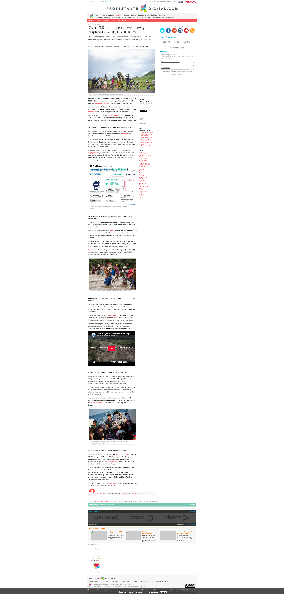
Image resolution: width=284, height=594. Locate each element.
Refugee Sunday (112, 461)
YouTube (186, 524)
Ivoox (97, 524)
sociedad (91, 20)
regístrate (115, 1)
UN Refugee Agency (102, 103)
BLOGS (176, 42)
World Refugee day (123, 454)
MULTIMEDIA (187, 42)
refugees (125, 133)
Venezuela (92, 112)
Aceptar (163, 592)
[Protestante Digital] (142, 8)
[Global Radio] (180, 1)
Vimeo (193, 524)
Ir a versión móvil (146, 1)
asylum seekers (111, 315)
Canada (91, 250)
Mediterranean (96, 403)
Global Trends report (116, 115)
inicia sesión (108, 1)
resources (114, 483)
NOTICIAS (166, 42)
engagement (93, 153)
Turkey (111, 230)
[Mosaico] (189, 1)
